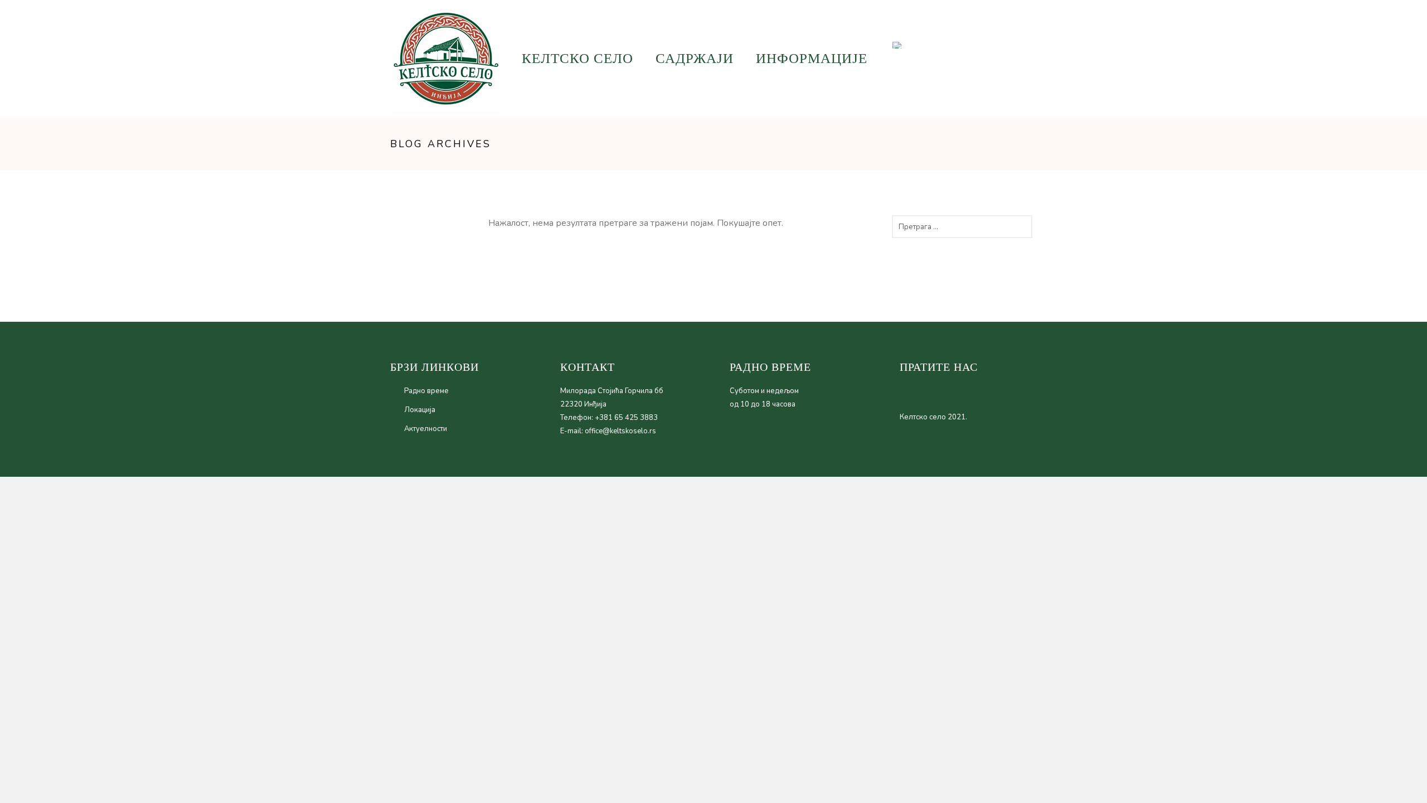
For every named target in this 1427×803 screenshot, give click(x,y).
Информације (811, 58)
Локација (419, 410)
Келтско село (577, 58)
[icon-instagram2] (997, 58)
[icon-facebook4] (1015, 58)
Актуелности (425, 429)
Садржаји (695, 58)
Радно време (426, 391)
